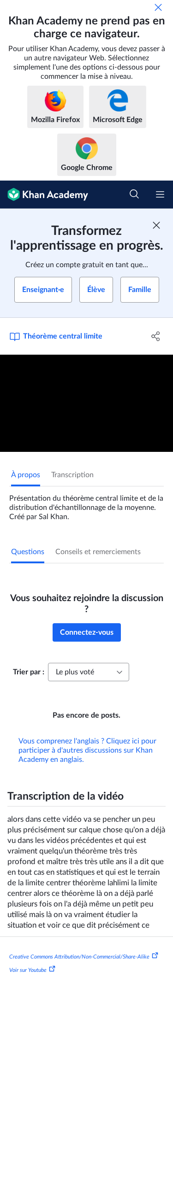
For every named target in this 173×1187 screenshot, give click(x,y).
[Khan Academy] (44, 194)
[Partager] (156, 336)
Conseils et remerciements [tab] (98, 551)
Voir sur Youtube (28, 970)
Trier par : (28, 672)
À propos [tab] (25, 475)
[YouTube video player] (86, 403)
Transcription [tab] (72, 475)
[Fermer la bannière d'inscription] (156, 225)
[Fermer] (158, 7)
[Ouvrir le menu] (160, 194)
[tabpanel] (86, 503)
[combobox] (88, 672)
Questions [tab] (27, 551)
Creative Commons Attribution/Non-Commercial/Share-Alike (79, 956)
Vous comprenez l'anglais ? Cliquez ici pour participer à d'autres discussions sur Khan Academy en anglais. (87, 750)
